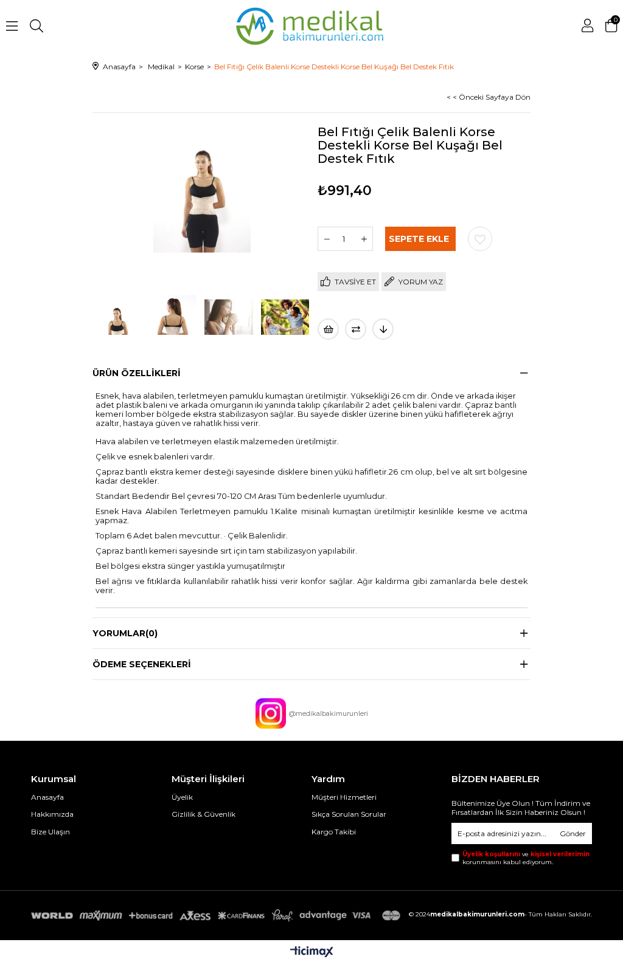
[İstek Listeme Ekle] (328, 329)
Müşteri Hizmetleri (344, 797)
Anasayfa (47, 797)
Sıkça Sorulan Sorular (349, 814)
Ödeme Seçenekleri (141, 664)
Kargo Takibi (334, 831)
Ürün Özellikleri (136, 373)
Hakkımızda (52, 814)
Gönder (573, 833)
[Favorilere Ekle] (480, 239)
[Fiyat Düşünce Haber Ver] (383, 329)
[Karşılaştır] (355, 329)
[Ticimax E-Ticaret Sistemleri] (311, 952)
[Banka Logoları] (218, 915)
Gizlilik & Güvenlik (203, 814)
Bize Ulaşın (50, 831)
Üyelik (182, 797)
